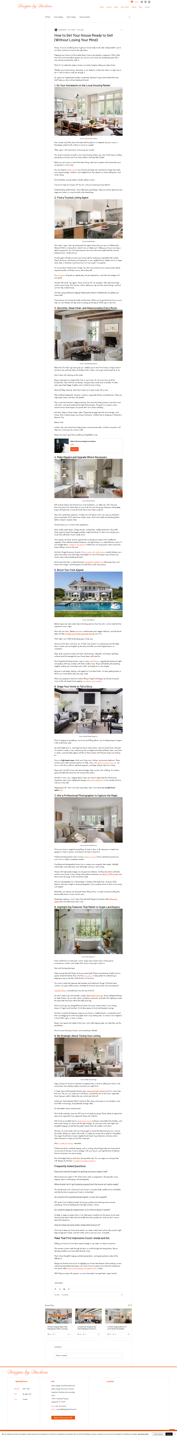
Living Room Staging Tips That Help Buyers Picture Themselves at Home (86, 1328)
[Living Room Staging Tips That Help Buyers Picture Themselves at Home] (88, 1316)
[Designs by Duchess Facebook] (142, 2)
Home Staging (58, 17)
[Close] (175, 1434)
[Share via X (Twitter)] (60, 1289)
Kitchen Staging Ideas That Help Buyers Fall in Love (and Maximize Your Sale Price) (57, 1328)
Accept (169, 1434)
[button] (109, 7)
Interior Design (71, 17)
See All (130, 1305)
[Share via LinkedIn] (64, 1289)
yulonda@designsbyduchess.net (66, 1409)
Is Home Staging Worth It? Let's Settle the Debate (117, 1328)
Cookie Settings (158, 1434)
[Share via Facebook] (55, 1289)
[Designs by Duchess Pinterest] (149, 2)
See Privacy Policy (143, 1434)
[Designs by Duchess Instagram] (145, 2)
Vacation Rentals (84, 17)
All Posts (47, 17)
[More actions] (121, 30)
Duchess (39, 1372)
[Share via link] (69, 1289)
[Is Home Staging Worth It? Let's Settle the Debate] (118, 1316)
